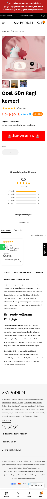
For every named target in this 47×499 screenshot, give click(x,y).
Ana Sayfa (5, 31)
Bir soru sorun (23, 222)
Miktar (4, 147)
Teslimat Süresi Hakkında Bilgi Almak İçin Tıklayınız (18, 125)
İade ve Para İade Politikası (22, 272)
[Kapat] (43, 16)
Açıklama (7, 272)
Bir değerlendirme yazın (23, 215)
